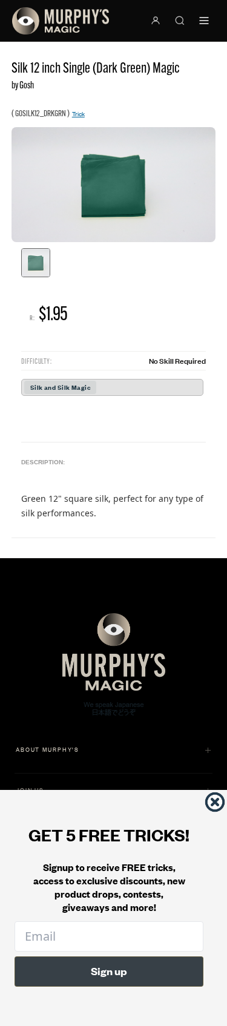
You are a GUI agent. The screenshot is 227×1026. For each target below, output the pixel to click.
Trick (78, 113)
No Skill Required (177, 360)
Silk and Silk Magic (60, 387)
